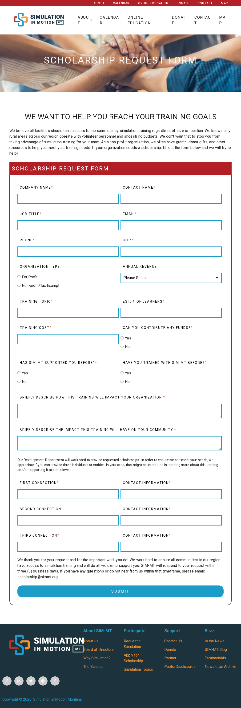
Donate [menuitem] (170, 649)
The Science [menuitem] (93, 666)
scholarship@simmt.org (37, 577)
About (99, 3)
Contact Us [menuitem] (173, 641)
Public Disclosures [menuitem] (180, 666)
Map (224, 3)
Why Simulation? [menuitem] (96, 658)
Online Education (153, 3)
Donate (183, 3)
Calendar (121, 3)
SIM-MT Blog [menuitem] (216, 649)
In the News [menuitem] (215, 641)
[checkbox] (68, 281)
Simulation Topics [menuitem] (138, 669)
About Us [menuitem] (90, 641)
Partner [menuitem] (170, 658)
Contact (205, 3)
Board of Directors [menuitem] (98, 649)
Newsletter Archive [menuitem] (220, 666)
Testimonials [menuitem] (215, 658)
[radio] (68, 277)
